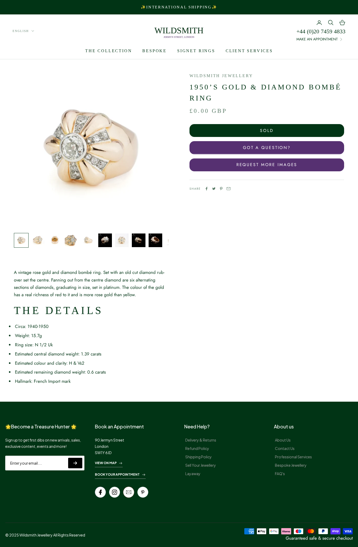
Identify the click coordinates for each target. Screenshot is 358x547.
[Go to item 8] (138, 240)
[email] (128, 492)
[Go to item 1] (21, 240)
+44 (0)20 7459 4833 (320, 31)
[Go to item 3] (54, 240)
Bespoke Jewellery (291, 465)
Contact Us (285, 448)
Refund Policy (197, 448)
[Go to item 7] (122, 240)
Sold (267, 131)
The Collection (108, 51)
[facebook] (100, 492)
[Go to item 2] (38, 240)
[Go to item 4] (71, 240)
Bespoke (154, 51)
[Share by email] (228, 189)
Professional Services (293, 456)
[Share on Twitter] (214, 189)
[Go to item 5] (88, 240)
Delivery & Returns (200, 440)
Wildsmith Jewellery (221, 75)
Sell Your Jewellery (200, 465)
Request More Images (266, 165)
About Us (283, 440)
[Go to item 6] (105, 240)
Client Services (249, 51)
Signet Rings (196, 51)
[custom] (114, 492)
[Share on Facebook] (206, 189)
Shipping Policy (198, 456)
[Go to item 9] (155, 240)
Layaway (192, 473)
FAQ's (280, 473)
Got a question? (267, 148)
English (21, 31)
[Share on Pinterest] (221, 189)
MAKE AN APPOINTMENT (317, 39)
